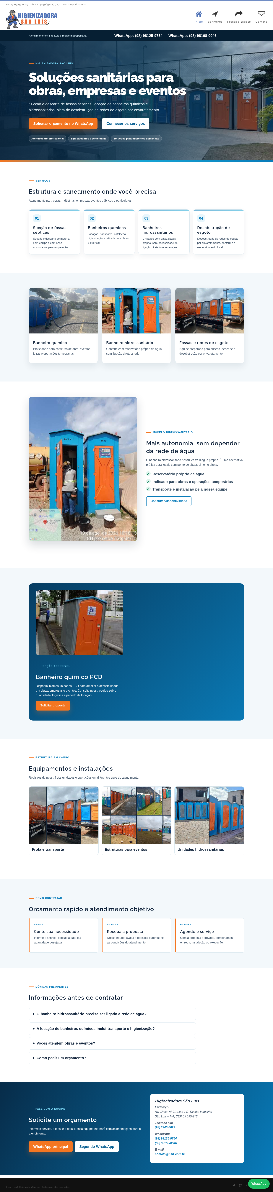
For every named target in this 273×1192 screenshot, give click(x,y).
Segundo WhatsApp (96, 1147)
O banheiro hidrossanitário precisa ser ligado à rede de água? (92, 1014)
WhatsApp (258, 1183)
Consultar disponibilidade (169, 501)
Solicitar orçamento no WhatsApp (63, 123)
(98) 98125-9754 (166, 1138)
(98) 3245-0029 (165, 1127)
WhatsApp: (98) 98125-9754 (138, 36)
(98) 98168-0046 (166, 1143)
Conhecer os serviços (125, 123)
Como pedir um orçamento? (61, 1058)
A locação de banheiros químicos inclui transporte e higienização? (96, 1029)
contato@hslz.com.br (74, 4)
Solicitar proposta (52, 705)
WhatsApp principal (50, 1147)
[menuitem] (201, 16)
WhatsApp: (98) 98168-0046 (192, 36)
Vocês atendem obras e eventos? (66, 1043)
